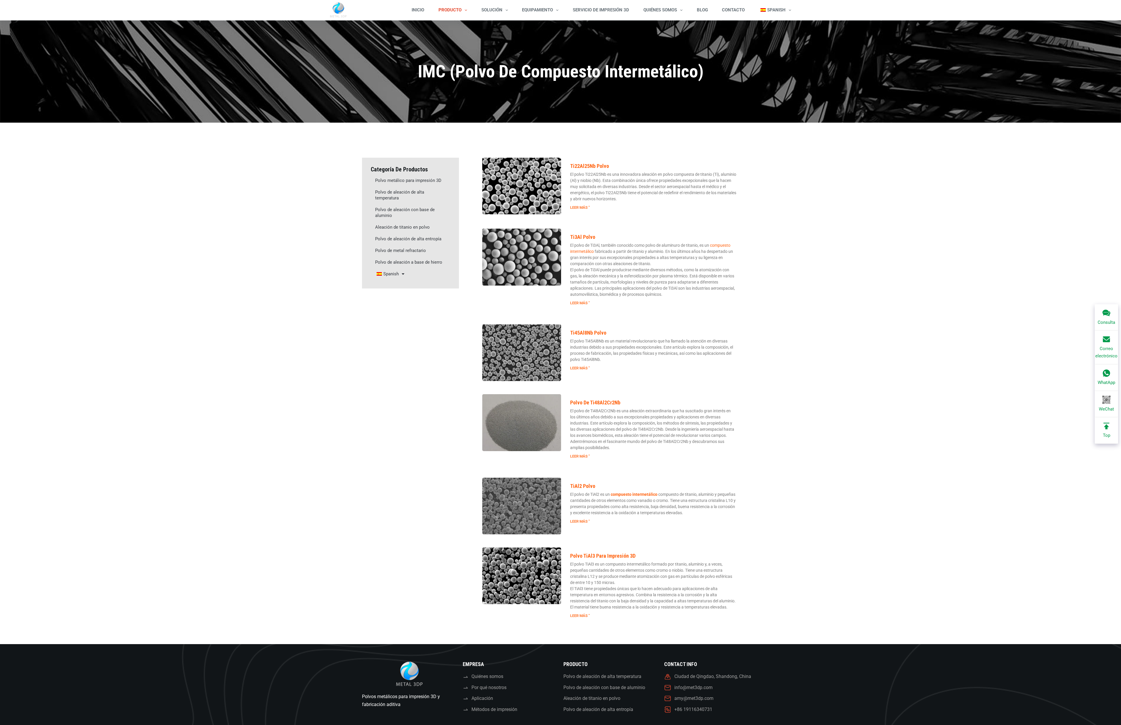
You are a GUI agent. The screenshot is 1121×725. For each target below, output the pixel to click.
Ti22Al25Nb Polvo (589, 166)
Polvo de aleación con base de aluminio (405, 212)
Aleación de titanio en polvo (402, 227)
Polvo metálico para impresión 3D (408, 180)
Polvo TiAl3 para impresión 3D (603, 556)
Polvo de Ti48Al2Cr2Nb (595, 402)
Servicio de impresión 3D (601, 10)
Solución (491, 10)
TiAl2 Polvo (582, 486)
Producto (450, 10)
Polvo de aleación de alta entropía (408, 238)
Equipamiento (537, 10)
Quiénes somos (660, 10)
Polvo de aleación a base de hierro (408, 262)
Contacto (733, 10)
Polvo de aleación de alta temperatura (399, 195)
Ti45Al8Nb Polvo (588, 333)
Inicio (418, 10)
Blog (702, 10)
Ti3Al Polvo (582, 237)
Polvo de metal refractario (400, 250)
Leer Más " (580, 207)
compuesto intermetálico (634, 494)
